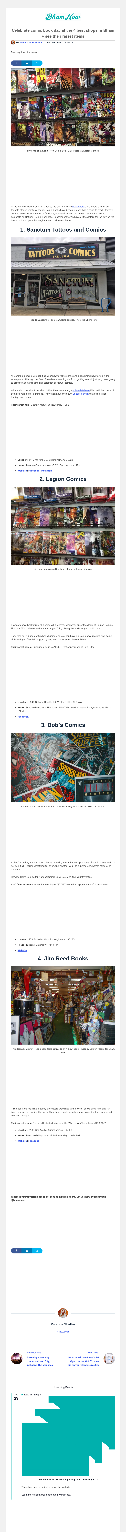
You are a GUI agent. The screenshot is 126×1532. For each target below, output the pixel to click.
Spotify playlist (81, 393)
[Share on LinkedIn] (26, 63)
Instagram (46, 470)
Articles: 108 (63, 1332)
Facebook (33, 470)
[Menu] (113, 16)
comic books (79, 206)
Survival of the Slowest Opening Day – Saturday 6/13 (68, 1479)
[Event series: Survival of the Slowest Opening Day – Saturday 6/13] (68, 1475)
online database (81, 390)
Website (22, 470)
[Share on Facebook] (16, 63)
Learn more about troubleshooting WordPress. (46, 1494)
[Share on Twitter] (37, 63)
